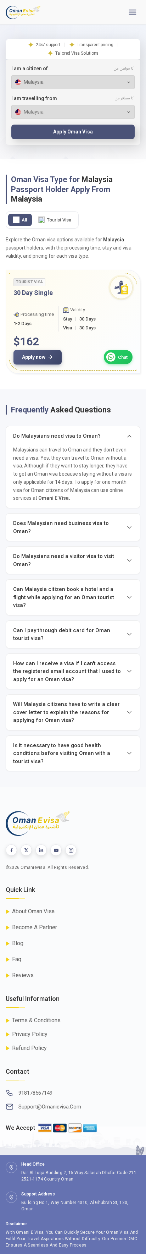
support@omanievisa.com (49, 1107)
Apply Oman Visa (73, 132)
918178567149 (35, 1093)
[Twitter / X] (26, 850)
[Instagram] (71, 850)
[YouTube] (56, 850)
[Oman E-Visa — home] (23, 12)
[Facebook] (11, 850)
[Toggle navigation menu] (132, 12)
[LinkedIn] (41, 850)
